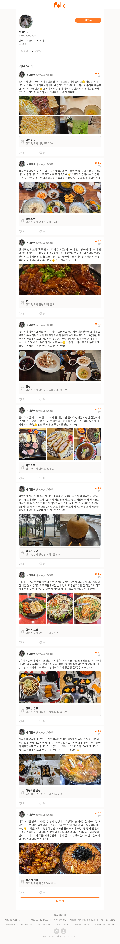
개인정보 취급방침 (82, 924)
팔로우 (88, 20)
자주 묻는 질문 (26, 924)
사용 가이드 (10, 924)
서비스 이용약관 (62, 924)
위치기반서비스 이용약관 (104, 924)
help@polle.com (108, 920)
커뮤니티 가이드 (44, 924)
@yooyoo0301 (44, 75)
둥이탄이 (31, 75)
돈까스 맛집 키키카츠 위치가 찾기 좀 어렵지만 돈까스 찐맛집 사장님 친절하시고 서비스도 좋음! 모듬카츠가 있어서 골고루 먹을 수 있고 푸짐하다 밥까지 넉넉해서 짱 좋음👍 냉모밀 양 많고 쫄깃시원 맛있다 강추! (59, 421)
